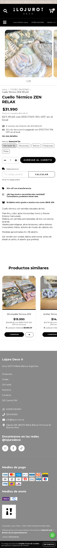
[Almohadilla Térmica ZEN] (29, 334)
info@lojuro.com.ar (15, 419)
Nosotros (6, 390)
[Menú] (5, 22)
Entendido (49, 544)
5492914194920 (13, 409)
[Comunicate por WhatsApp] (52, 535)
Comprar (14, 334)
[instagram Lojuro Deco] (5, 448)
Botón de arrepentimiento (14, 533)
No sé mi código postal (11, 180)
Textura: (11, 141)
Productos (7, 374)
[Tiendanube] (10, 537)
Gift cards (6, 384)
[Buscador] (5, 11)
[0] (51, 12)
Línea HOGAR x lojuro (20, 22)
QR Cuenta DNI (9, 400)
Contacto (6, 395)
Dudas (5, 379)
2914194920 (12, 414)
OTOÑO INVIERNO (37, 22)
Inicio (4, 89)
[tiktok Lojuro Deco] (21, 448)
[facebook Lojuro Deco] (13, 448)
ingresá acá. (47, 530)
